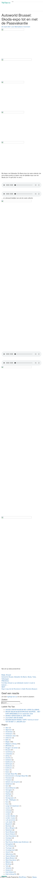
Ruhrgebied (9, 844)
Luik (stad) (9, 822)
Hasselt (8, 792)
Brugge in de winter (12, 748)
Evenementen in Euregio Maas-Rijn (17, 776)
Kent (7, 802)
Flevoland (9, 778)
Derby (7, 756)
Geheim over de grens (13, 782)
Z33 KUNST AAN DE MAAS (14, 718)
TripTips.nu (6, 2)
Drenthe (8, 758)
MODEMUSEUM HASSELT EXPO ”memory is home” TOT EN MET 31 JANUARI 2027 (22, 721)
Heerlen (8, 796)
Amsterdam (9, 732)
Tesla (34, 677)
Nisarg (34, 877)
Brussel (8, 675)
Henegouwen (10, 798)
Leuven (8, 808)
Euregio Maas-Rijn (11, 774)
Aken (7, 728)
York (7, 866)
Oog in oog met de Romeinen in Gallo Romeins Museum (19, 688)
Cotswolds (9, 754)
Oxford (8, 840)
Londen (8, 814)
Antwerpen (9, 734)
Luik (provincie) (10, 820)
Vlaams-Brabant (11, 856)
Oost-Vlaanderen (11, 836)
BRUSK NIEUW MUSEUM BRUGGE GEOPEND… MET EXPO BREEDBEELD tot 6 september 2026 (23, 713)
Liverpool (8, 812)
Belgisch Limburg (11, 744)
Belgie (3, 675)
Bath (7, 740)
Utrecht (8, 852)
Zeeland (8, 870)
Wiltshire (8, 862)
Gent (7, 786)
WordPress (22, 877)
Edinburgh (9, 764)
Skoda (30, 677)
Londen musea (10, 818)
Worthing (8, 864)
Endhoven (9, 768)
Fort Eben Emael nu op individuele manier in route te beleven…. (18, 683)
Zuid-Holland (10, 872)
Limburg (8, 810)
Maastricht (9, 824)
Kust (7, 804)
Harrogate (9, 790)
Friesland (8, 780)
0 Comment (26, 27)
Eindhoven (9, 766)
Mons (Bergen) (10, 828)
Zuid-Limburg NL (11, 874)
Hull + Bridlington (11, 800)
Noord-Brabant (10, 832)
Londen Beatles (10, 816)
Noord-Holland (10, 834)
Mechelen (9, 826)
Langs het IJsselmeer (12, 806)
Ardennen (9, 738)
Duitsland (8, 760)
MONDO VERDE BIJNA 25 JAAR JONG (18, 716)
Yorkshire (8, 868)
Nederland (9, 830)
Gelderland (9, 784)
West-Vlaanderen (11, 860)
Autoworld (5, 677)
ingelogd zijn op (12, 697)
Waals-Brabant (10, 858)
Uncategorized (10, 850)
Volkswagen (5, 679)
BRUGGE (9, 746)
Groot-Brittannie (11, 788)
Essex (7, 770)
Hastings (8, 794)
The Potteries (10, 846)
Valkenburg (9, 854)
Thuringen (9, 848)
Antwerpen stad (10, 736)
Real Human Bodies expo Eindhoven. (17, 842)
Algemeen (9, 730)
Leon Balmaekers (16, 27)
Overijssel (9, 838)
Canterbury (9, 752)
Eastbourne (9, 762)
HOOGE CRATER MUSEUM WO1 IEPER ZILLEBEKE (22, 710)
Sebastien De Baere (20, 677)
